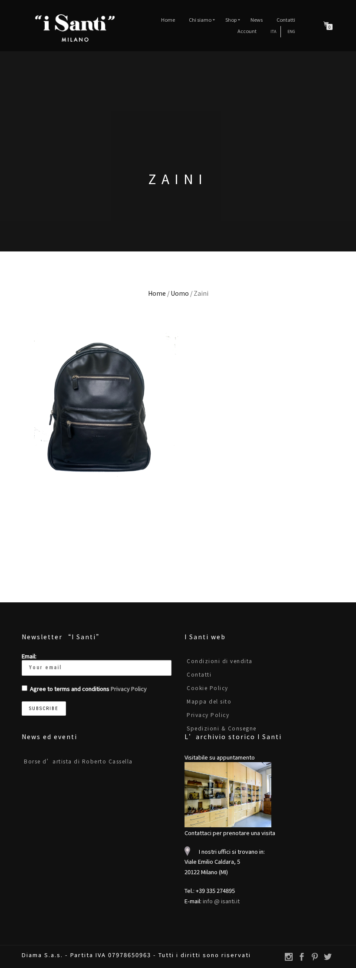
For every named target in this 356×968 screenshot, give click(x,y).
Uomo (180, 293)
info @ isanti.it (221, 901)
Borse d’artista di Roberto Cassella (78, 761)
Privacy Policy (129, 688)
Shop (231, 19)
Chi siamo (200, 19)
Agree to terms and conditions (88, 688)
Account (247, 30)
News (257, 19)
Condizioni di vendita (220, 660)
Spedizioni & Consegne (222, 728)
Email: (29, 656)
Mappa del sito (209, 701)
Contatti (286, 19)
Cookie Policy (207, 687)
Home (168, 19)
